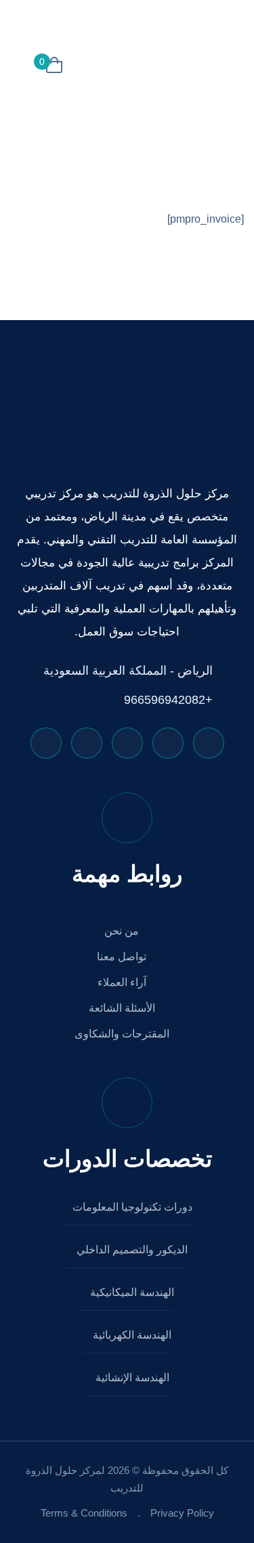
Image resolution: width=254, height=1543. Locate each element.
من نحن (123, 931)
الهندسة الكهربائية (130, 1335)
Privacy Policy (182, 1513)
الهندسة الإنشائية (131, 1377)
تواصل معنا (123, 956)
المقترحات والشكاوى (123, 1033)
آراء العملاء (123, 982)
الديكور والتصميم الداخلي (131, 1249)
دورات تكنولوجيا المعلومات (131, 1207)
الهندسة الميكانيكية (130, 1292)
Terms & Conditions (84, 1513)
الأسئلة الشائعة (123, 1008)
